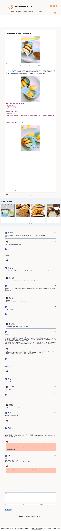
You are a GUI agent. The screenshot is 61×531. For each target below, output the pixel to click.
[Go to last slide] (2, 213)
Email (23, 504)
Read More (40, 529)
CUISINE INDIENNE (31, 11)
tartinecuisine (10, 306)
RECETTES (12, 11)
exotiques (14, 73)
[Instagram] (54, 6)
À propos (45, 11)
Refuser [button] (37, 529)
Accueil (8, 11)
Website (41, 504)
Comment (7, 493)
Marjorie (9, 393)
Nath (8, 248)
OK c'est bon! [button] (34, 529)
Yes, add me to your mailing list (10, 506)
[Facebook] (51, 6)
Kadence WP (40, 516)
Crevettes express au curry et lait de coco (12, 195)
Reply (55, 232)
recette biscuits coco (21, 190)
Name (6, 504)
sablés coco (26, 190)
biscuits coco (8, 190)
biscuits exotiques (14, 190)
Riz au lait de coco (53, 195)
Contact (27, 13)
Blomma (10, 241)
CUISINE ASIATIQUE (39, 11)
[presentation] (8, 210)
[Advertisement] (30, 21)
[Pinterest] (56, 6)
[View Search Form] (55, 12)
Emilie (9, 412)
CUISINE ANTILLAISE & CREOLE (21, 11)
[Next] (58, 213)
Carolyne (9, 232)
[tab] (29, 223)
